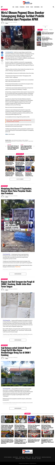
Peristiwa (27, 6)
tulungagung (8, 142)
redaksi (6, 23)
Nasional (16, 6)
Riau (30, 457)
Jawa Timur (39, 458)
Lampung (23, 458)
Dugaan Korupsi (20, 141)
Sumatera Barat (15, 457)
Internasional (22, 6)
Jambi (33, 457)
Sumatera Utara (18, 458)
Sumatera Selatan (38, 457)
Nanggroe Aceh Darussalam (46, 457)
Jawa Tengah (34, 458)
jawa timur (31, 141)
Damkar (26, 140)
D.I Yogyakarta (28, 458)
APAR (23, 140)
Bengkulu (26, 457)
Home (13, 6)
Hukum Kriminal (36, 6)
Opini (41, 6)
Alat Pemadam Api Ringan (17, 140)
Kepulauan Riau (21, 457)
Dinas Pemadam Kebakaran (11, 141)
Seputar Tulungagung (8, 457)
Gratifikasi (26, 141)
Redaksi (31, 6)
